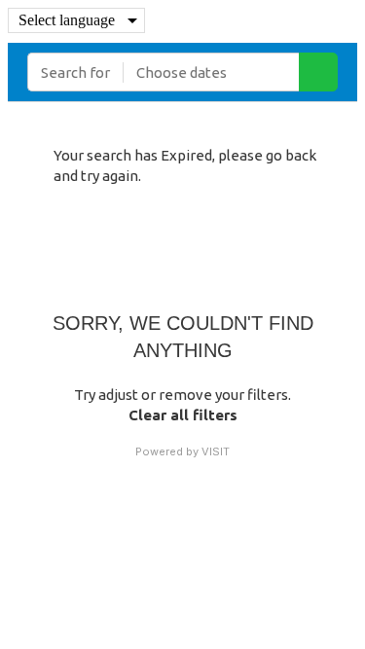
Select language (66, 20)
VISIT (215, 451)
